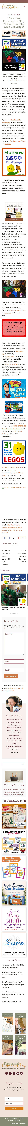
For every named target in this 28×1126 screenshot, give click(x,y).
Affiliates (10, 1120)
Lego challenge (7, 543)
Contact (21, 1118)
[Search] (22, 764)
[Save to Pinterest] (22, 538)
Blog (14, 14)
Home (10, 14)
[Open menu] (24, 7)
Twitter (23, 141)
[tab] (10, 613)
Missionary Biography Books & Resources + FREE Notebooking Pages (12, 974)
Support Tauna (13, 1118)
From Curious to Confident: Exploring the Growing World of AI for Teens (13, 994)
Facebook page (15, 141)
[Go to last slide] (3, 592)
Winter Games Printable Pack (11, 1002)
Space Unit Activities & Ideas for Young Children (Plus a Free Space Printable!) (13, 984)
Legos (18, 14)
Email (7, 670)
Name (7, 661)
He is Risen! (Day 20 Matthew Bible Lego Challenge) (6, 557)
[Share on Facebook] (6, 538)
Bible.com (10, 356)
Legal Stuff (17, 1120)
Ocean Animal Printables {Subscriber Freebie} (21, 556)
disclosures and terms (14, 81)
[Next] (25, 592)
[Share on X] (14, 538)
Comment (9, 634)
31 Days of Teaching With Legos (12, 467)
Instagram (8, 144)
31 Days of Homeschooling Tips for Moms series (12, 472)
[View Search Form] (3, 1)
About (6, 1118)
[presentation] (13, 589)
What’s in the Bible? (11, 364)
